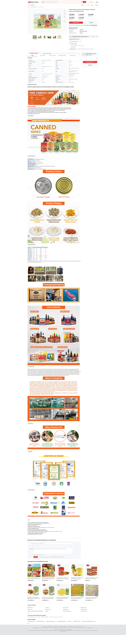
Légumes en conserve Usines (50, 621)
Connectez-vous (72, 48)
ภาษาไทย (79, 627)
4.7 (86, 55)
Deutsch (61, 627)
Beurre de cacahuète (84, 609)
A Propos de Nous (44, 626)
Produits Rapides (78, 626)
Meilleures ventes (30, 607)
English (40, 627)
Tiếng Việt (85, 627)
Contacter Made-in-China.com (71, 626)
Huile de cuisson (30, 609)
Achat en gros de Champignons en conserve (88, 621)
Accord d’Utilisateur (55, 626)
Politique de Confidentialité (62, 626)
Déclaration (49, 626)
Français (50, 627)
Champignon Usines (31, 621)
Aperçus (82, 626)
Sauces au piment (83, 607)
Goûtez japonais (65, 609)
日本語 (74, 627)
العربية (68, 627)
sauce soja (47, 607)
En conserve (69, 621)
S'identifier (96, 2)
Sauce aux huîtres (65, 607)
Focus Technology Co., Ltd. (62, 629)
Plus (28, 623)
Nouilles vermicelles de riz (67, 611)
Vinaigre (46, 611)
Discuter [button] (91, 22)
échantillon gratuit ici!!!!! (34, 113)
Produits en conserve (76, 621)
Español (43, 627)
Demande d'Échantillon (93, 25)
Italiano (58, 627)
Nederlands (65, 627)
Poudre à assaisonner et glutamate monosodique (35, 611)
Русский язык (54, 627)
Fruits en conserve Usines (40, 621)
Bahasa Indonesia (90, 627)
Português (46, 627)
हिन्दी (76, 627)
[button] (77, 55)
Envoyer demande (76, 22)
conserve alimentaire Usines (61, 621)
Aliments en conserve (84, 611)
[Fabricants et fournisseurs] (33, 2)
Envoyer (35, 557)
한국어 (71, 627)
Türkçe (82, 627)
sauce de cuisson (47, 609)
